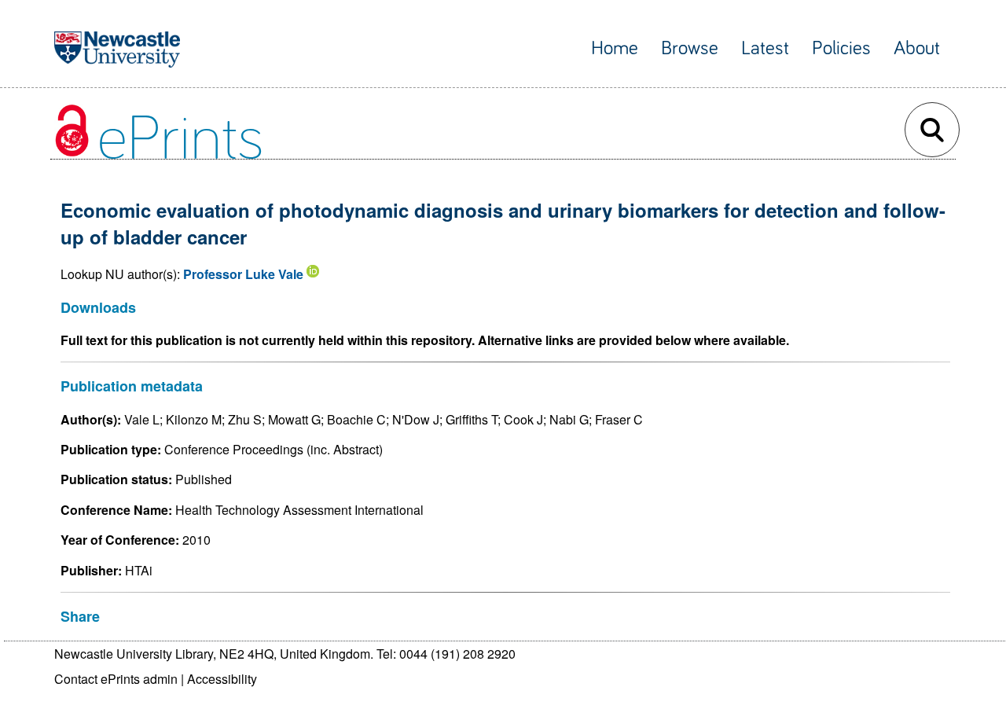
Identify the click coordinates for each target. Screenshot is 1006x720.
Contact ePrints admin (116, 679)
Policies (841, 48)
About (917, 48)
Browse (689, 48)
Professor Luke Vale (243, 274)
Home (614, 48)
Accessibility (222, 679)
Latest (765, 48)
